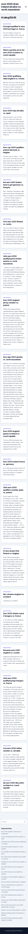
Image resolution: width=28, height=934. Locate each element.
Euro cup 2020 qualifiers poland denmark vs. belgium (13, 150)
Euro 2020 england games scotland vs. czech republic (11, 433)
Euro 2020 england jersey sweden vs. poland (11, 302)
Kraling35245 (7, 24)
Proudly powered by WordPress (13, 930)
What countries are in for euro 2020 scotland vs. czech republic (13, 52)
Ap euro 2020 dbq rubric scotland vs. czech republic (13, 785)
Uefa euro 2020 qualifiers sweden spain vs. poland (13, 490)
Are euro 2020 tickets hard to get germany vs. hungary (13, 184)
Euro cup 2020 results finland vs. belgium (13, 882)
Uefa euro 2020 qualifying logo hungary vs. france (13, 680)
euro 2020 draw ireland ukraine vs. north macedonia (11, 7)
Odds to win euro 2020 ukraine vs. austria (13, 910)
